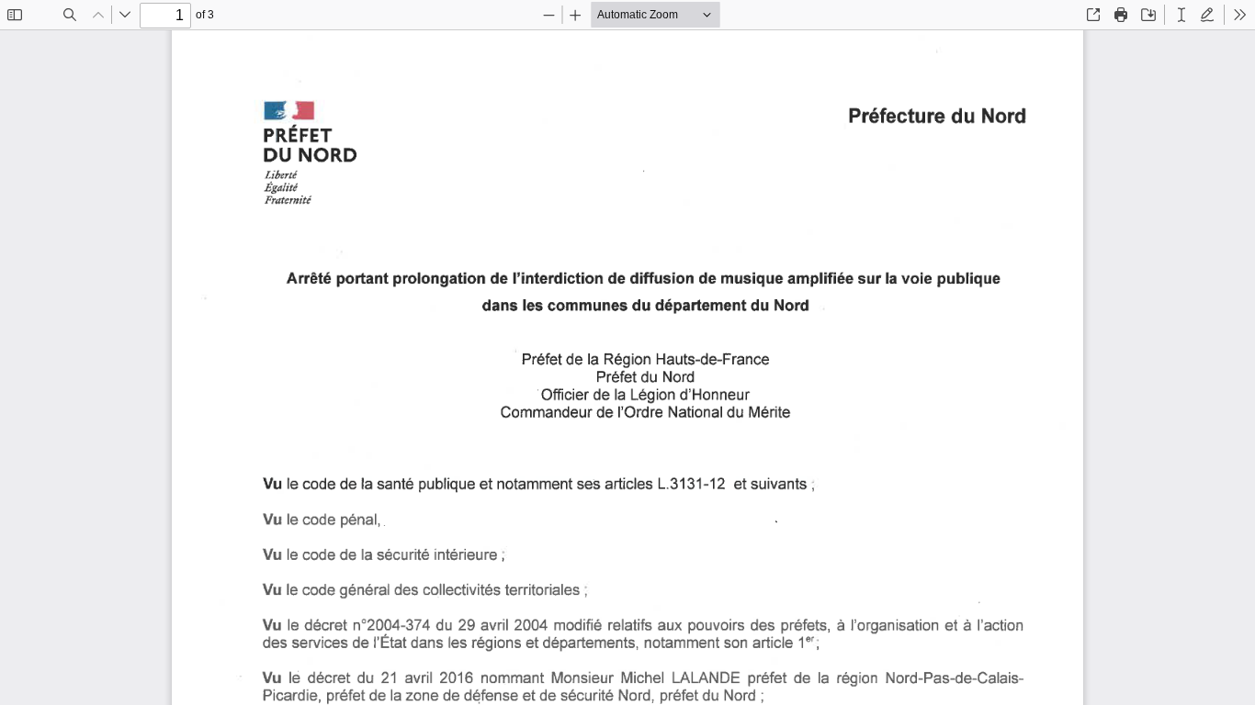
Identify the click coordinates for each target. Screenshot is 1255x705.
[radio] (1181, 15)
